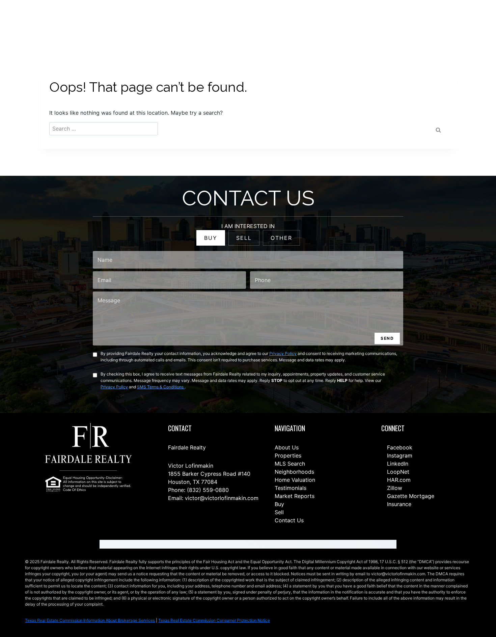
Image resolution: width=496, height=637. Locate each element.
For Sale (251, 21)
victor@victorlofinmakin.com (221, 498)
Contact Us (199, 21)
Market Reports (294, 496)
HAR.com (398, 479)
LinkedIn (396, 463)
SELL (244, 237)
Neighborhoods (294, 471)
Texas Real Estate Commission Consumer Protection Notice (214, 620)
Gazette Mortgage (409, 496)
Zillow (393, 487)
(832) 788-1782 (458, 20)
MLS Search (290, 463)
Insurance (398, 504)
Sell (279, 512)
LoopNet (397, 471)
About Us (287, 447)
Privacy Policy (283, 353)
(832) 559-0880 (208, 490)
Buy (279, 504)
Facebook (398, 447)
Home (227, 21)
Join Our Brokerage (399, 21)
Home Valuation (295, 479)
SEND (387, 338)
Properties (288, 455)
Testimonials (290, 487)
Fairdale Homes (351, 21)
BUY (210, 237)
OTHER (281, 237)
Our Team (314, 21)
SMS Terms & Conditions (161, 386)
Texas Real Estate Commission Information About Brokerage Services (90, 620)
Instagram (398, 455)
